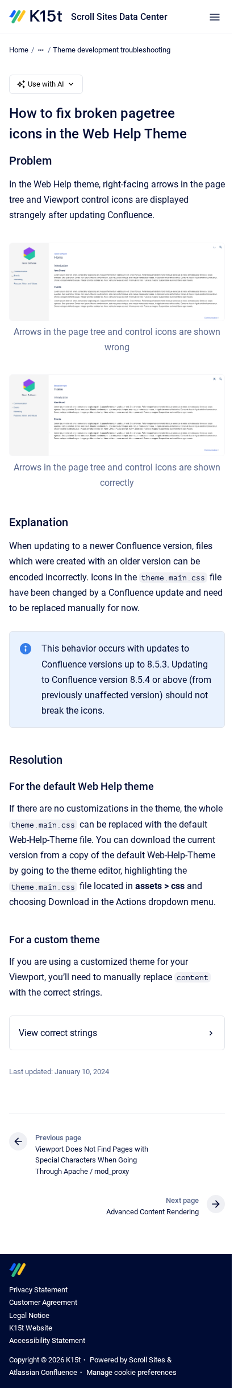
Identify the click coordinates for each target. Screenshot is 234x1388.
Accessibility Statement (47, 1349)
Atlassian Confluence (43, 1381)
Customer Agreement (43, 1311)
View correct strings (58, 1042)
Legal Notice (29, 1324)
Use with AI (46, 84)
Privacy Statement (38, 1299)
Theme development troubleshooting (111, 50)
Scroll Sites (147, 1369)
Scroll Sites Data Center (119, 16)
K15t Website (30, 1337)
